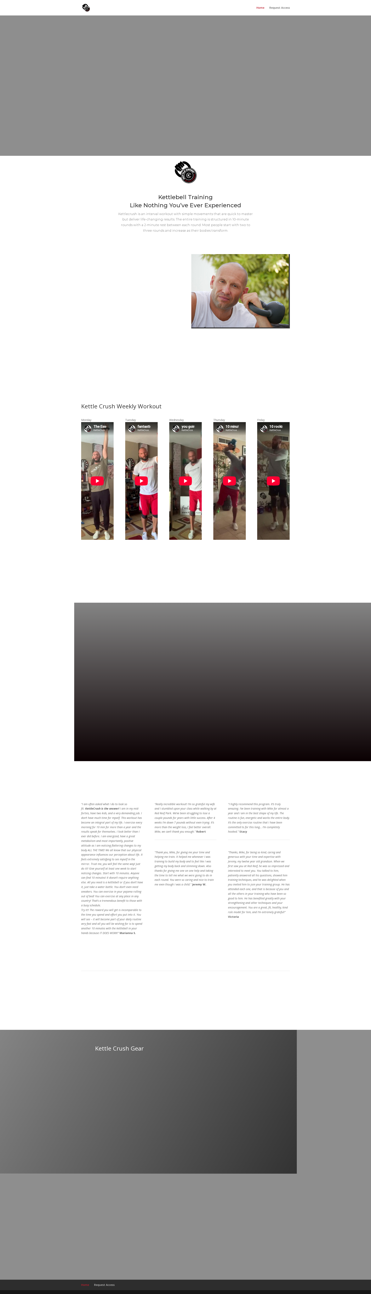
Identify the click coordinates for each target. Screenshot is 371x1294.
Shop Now (112, 1066)
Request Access (279, 7)
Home (260, 7)
